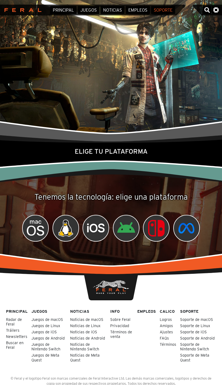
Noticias (112, 10)
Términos (168, 344)
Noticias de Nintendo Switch (85, 346)
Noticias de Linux (86, 325)
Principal (63, 10)
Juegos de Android (48, 338)
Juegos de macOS (47, 319)
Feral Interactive (21, 10)
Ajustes (166, 332)
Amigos (166, 325)
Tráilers (12, 330)
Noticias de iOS (84, 332)
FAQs (164, 338)
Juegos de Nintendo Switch (46, 346)
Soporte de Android (198, 338)
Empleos (137, 10)
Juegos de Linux (46, 325)
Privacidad (119, 325)
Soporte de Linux (195, 325)
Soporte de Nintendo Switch (195, 346)
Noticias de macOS (87, 319)
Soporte (163, 10)
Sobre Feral (120, 319)
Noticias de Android (88, 338)
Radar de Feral (14, 321)
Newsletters (16, 336)
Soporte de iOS (194, 332)
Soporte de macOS (197, 319)
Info (115, 311)
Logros (166, 319)
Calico (167, 311)
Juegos (88, 10)
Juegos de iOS (44, 332)
